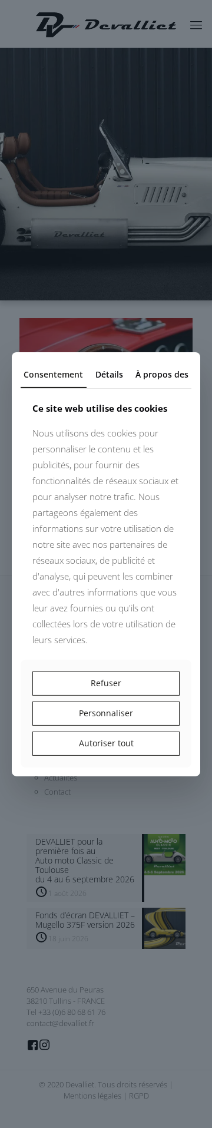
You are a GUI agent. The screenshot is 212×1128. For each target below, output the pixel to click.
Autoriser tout (106, 743)
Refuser (106, 683)
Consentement (53, 373)
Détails (109, 373)
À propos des (161, 373)
